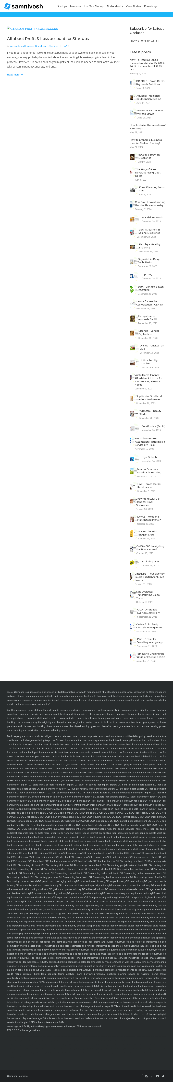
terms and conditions (109, 736)
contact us (89, 966)
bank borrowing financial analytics (95, 973)
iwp (41, 978)
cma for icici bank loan (94, 756)
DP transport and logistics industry (144, 897)
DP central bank (76, 804)
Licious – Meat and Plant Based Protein (149, 518)
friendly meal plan (138, 1049)
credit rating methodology (33, 1010)
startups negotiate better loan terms (97, 982)
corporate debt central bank (63, 841)
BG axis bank (146, 768)
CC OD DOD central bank (122, 816)
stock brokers (114, 692)
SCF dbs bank (62, 857)
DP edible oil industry (93, 889)
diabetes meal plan (109, 1053)
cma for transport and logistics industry (97, 925)
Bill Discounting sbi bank (25, 869)
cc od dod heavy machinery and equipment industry (59, 949)
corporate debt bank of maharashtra (141, 849)
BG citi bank (106, 772)
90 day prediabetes (102, 1049)
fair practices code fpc (26, 1014)
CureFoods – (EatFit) (153, 426)
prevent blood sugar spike (40, 1053)
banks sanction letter (65, 1014)
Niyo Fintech (149, 457)
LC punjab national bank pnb (136, 764)
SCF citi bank (40, 853)
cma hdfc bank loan (68, 748)
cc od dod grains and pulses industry (102, 941)
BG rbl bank (129, 776)
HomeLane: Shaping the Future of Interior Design (150, 655)
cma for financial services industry (63, 929)
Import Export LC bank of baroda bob (80, 784)
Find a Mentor (114, 6)
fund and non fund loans (136, 986)
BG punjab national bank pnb (107, 776)
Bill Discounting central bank (65, 873)
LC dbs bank (90, 760)
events (130, 969)
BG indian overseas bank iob (41, 776)
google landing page (44, 933)
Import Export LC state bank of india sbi (35, 784)
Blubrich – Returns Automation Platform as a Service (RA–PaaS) (150, 441)
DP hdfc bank (80, 800)
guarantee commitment (65, 828)
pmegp (157, 1010)
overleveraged (35, 1018)
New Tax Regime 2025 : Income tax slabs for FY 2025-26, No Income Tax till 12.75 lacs (147, 64)
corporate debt (34, 718)
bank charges (46, 1014)
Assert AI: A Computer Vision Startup (150, 112)
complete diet (89, 1045)
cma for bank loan (60, 740)
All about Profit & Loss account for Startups (48, 38)
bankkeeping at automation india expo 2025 (57, 1026)
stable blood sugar (99, 1045)
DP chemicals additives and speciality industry (83, 885)
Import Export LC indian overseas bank (114, 792)
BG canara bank (74, 772)
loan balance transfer (91, 1018)
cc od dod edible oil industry (139, 941)
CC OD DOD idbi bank (107, 812)
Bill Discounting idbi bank (54, 865)
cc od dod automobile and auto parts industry (46, 937)
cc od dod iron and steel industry (74, 933)
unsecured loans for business (132, 714)
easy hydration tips (94, 1036)
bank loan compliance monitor (109, 969)
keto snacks (106, 1041)
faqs (47, 740)
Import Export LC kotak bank (126, 796)
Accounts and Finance (22, 46)
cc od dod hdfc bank (33, 812)
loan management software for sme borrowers (74, 1010)
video (74, 736)
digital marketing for (68, 692)
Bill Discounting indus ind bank (100, 873)
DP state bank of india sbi (97, 808)
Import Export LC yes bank (46, 792)
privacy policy (52, 966)
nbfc (104, 692)
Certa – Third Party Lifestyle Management (149, 626)
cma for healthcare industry (133, 929)
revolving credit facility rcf (20, 1026)
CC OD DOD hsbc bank (133, 812)
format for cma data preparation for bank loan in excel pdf (101, 740)
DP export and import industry (69, 897)
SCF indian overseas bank (143, 857)
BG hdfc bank (135, 772)
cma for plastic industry (28, 905)
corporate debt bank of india (105, 849)
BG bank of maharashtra (84, 780)
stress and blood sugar (83, 1053)
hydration (29, 1036)
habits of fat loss (37, 1045)
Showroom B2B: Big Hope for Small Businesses (147, 502)
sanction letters (58, 982)
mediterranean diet (157, 1045)
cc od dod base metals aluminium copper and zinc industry (62, 957)
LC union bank (138, 760)
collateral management (121, 998)
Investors (75, 6)
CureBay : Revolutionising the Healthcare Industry (150, 204)
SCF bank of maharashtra (59, 861)
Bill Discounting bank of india (145, 877)
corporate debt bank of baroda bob (71, 849)
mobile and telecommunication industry (28, 704)
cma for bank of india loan (66, 756)
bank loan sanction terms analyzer (53, 973)
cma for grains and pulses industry (69, 913)
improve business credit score (129, 1002)
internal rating (22, 1002)
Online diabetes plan (62, 1045)
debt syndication (58, 1002)
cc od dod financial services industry (116, 957)
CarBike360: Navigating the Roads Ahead (150, 548)
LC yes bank (69, 764)
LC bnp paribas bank (71, 760)
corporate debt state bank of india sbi (31, 849)
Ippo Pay (147, 274)
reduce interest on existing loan (99, 833)
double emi (47, 1006)
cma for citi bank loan (19, 748)
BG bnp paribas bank (53, 772)
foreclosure (72, 982)
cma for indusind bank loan (145, 748)
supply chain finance (26, 990)
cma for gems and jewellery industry (128, 917)
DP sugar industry (116, 881)
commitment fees (149, 982)
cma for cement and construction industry (67, 909)
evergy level (123, 1036)
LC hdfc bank (132, 768)
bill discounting (104, 986)
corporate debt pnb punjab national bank (64, 845)
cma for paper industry (130, 925)
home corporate (87, 736)
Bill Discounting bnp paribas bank (131, 869)
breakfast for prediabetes (65, 1049)
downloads (142, 966)
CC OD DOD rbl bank (24, 816)
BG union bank (48, 780)
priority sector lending (128, 982)
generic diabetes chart (97, 1053)
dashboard (45, 710)
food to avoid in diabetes (120, 1045)
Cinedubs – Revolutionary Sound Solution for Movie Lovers (150, 577)
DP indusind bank (58, 804)
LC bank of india (44, 768)
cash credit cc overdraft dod (59, 718)
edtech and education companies (64, 696)
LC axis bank (28, 768)
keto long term (74, 1036)
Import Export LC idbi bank (144, 788)
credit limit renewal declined (145, 1006)
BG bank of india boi (31, 772)
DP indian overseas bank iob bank (30, 804)
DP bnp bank (41, 808)
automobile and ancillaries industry (147, 700)
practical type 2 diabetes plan (152, 1049)
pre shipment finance (115, 1018)
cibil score (76, 994)
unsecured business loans (117, 978)
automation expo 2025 (104, 1006)
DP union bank (93, 804)
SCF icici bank (117, 853)
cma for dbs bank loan (43, 748)
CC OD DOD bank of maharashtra (32, 828)
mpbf (47, 982)
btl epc (47, 978)
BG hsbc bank (150, 772)
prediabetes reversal (152, 1053)
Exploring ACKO (151, 561)
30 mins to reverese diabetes (49, 1049)
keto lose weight (17, 1041)
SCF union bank (79, 857)
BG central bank (91, 772)
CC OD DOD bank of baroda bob (124, 825)
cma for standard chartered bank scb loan (93, 752)
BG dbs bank (120, 772)
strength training (26, 1049)
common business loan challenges (72, 1006)
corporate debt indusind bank (29, 841)
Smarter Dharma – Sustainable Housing (149, 471)
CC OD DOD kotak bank (44, 820)
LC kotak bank (105, 760)
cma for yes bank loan (38, 756)
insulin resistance (27, 1041)
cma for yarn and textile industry (139, 905)
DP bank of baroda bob (123, 808)
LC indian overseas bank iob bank (42, 764)
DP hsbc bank (137, 800)
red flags (23, 1018)
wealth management (90, 692)
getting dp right (56, 986)
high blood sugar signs (79, 1049)
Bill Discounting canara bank (85, 865)
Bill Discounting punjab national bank (122, 865)
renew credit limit (150, 994)
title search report (143, 998)
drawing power (72, 986)
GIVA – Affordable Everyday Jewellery (148, 611)
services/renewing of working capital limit (123, 961)
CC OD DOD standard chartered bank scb (44, 825)
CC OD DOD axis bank (93, 820)
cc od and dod (112, 990)
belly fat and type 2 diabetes (56, 1053)
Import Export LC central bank (28, 796)
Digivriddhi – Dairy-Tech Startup (149, 261)
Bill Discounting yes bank (44, 877)
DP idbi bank (122, 800)
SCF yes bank (20, 861)
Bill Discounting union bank (33, 873)
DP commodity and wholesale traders (125, 889)
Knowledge (150, 6)
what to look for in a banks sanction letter (118, 722)
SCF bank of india (82, 861)
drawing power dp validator (133, 973)
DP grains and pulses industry (64, 889)
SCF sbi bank (132, 853)
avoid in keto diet (124, 1041)
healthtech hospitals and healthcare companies (111, 696)
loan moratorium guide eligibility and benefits (41, 722)
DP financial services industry (102, 901)
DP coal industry (135, 881)
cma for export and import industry (130, 921)
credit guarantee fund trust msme (130, 726)
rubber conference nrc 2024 (50, 1022)
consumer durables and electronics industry (85, 700)
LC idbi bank (99, 764)
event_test (51, 969)
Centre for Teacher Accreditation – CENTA (149, 303)
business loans (144, 718)
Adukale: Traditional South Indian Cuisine (149, 97)
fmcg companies (118, 700)
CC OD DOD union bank (149, 816)
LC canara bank (121, 760)
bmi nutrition (154, 1036)
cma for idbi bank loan (117, 748)
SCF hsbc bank (36, 861)
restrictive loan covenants (53, 998)
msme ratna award (91, 1026)
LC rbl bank (104, 780)
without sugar (56, 1036)
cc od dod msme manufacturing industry (126, 945)
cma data (34, 710)
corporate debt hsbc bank (54, 837)
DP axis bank (156, 804)
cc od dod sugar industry (105, 933)
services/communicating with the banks (101, 828)
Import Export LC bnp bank (27, 800)
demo (154, 973)
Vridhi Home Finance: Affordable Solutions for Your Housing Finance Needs (148, 380)
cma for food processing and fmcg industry (53, 925)
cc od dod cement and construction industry (94, 937)
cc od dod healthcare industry (32, 961)
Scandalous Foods (152, 217)
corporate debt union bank (94, 841)
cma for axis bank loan (20, 744)
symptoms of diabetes (39, 1041)
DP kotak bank (127, 804)
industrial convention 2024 (30, 982)
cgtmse (23, 994)
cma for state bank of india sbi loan (137, 752)
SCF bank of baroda (104, 861)
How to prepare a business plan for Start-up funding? (146, 141)
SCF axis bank (25, 853)
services (83, 714)
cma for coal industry (110, 905)
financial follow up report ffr (88, 990)
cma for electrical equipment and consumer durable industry (78, 921)
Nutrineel (9, 1036)
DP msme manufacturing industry (48, 893)
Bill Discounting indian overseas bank (140, 873)
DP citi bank (108, 800)
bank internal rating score (53, 730)
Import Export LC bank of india (119, 784)
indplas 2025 (28, 1022)
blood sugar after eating (52, 1041)
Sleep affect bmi (21, 1036)
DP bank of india (145, 808)
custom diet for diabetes (139, 1053)
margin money (75, 1002)
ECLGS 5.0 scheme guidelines (23, 1030)
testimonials (27, 978)
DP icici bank (95, 800)
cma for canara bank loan (123, 744)
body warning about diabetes (68, 1041)
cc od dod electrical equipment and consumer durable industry (121, 949)
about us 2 (38, 969)
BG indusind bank (66, 776)
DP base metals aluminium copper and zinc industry (54, 901)
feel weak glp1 (27, 1045)
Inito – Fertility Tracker (149, 362)
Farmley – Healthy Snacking (149, 246)
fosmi (18, 1022)
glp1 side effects (128, 1049)
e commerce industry (31, 700)
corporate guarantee (114, 994)
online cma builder (144, 969)
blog (59, 969)
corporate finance (105, 714)
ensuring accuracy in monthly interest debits (54, 714)
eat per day (108, 1045)
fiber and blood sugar (71, 1053)
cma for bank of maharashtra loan (89, 744)
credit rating (102, 998)
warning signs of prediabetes (15, 1057)
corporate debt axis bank (26, 845)
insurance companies (133, 692)
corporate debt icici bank (131, 833)
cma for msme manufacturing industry (87, 917)
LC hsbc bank (84, 764)
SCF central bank (97, 857)
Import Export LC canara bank (94, 796)
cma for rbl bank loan (56, 752)
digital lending (149, 990)
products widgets (43, 736)
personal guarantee (112, 1010)
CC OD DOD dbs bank (69, 820)
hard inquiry (19, 986)
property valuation (40, 1002)
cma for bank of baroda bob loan (51, 744)
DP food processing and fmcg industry (105, 897)
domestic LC (89, 998)
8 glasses (64, 1036)
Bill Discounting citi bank (26, 865)
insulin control (146, 1036)
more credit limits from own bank (62, 833)
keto (68, 1036)
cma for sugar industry (86, 905)
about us (154, 966)
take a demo (24, 969)
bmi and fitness (114, 1041)
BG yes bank (63, 780)
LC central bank (154, 760)
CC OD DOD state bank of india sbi (86, 825)
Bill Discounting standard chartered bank (61, 869)
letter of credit (46, 990)
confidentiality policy (133, 736)
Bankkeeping (14, 736)
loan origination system (80, 722)
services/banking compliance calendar (69, 961)
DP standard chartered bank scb (65, 808)
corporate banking (131, 990)
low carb (9, 1045)
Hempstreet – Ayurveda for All (147, 318)
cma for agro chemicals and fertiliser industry (41, 917)
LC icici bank (118, 768)
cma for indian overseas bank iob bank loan (132, 756)
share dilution (133, 994)
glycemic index (17, 1049)
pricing (79, 966)
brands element (62, 736)
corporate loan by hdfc (30, 833)
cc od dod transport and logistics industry (137, 953)
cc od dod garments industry (50, 953)
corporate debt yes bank (81, 837)
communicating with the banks (138, 710)
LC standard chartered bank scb (42, 760)
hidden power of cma (37, 986)
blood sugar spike (106, 1036)
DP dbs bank (142, 804)
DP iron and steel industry (91, 881)
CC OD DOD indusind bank (93, 816)
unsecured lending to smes (138, 1010)
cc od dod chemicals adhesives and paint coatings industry (48, 941)
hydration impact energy (39, 1036)
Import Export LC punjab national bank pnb (75, 788)
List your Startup (94, 6)
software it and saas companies (25, 696)
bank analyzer (84, 969)
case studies (69, 969)
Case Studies (133, 6)
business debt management (98, 1002)
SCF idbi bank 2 (21, 857)
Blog (14, 1036)
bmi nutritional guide (96, 1041)
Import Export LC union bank (61, 796)
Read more (13, 74)
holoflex (67, 994)
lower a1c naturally (145, 1045)
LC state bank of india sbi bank (94, 768)
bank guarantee (59, 978)
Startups (62, 6)
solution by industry (106, 966)
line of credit (123, 1006)
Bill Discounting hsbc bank (73, 877)
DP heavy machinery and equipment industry (127, 893)
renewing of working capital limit (101, 710)
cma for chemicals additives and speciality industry (117, 909)
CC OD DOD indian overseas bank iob (57, 816)
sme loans (129, 718)
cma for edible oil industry (103, 913)
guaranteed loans (29, 998)
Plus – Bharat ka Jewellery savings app (150, 641)
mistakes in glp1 (17, 1045)
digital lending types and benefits (93, 726)
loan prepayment (36, 994)
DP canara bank (110, 804)
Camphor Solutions (24, 692)
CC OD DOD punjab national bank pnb (126, 820)
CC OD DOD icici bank (57, 812)
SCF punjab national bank (96, 853)
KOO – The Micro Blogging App (148, 533)
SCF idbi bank (55, 853)
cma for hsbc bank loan (92, 748)
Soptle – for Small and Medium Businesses (149, 398)
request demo (67, 966)
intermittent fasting (91, 1049)
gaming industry (52, 700)
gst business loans (92, 994)
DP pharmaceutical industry (134, 901)
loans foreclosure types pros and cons (99, 718)
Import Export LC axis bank (36, 788)
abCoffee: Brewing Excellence (149, 156)
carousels (27, 736)
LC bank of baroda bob (65, 768)
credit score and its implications (85, 978)
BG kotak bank (84, 776)
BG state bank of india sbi (25, 780)
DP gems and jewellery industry (84, 893)
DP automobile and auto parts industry (37, 885)
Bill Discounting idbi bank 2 (98, 869)
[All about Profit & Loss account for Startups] (63, 29)
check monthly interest (118, 1014)
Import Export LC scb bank (57, 800)
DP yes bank (152, 800)
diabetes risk (115, 1036)
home (138, 828)
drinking (49, 1036)
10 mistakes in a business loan (61, 1018)
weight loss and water (49, 1045)
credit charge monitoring (66, 710)
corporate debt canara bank (126, 841)
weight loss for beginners (116, 1049)
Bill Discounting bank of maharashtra (108, 877)
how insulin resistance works (24, 1053)
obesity (79, 1041)
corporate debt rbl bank (108, 837)
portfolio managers (156, 692)
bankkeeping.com (16, 710)
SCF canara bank (72, 853)
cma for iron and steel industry (57, 905)
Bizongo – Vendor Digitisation (148, 332)
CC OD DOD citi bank (82, 812)
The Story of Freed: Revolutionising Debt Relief (147, 172)
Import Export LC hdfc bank (126, 780)
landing (15, 978)
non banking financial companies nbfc (52, 726)
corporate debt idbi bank (26, 837)
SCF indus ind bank (118, 857)
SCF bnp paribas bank (42, 857)
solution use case (126, 966)
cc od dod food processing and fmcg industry (91, 953)
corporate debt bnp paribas (104, 845)
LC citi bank (113, 764)
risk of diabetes (85, 1041)
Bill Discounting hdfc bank (129, 861)
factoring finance (32, 1006)
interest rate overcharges (91, 1014)
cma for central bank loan (152, 744)
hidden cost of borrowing (145, 1014)
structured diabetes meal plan (123, 1053)
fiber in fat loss (36, 1049)
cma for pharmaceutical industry (100, 929)
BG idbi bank (19, 776)
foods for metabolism (133, 1045)
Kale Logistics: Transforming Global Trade (148, 595)
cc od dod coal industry (131, 933)
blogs (92, 714)
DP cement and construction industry (129, 885)
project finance (75, 998)
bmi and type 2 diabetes (134, 1036)
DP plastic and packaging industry (57, 881)
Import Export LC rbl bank (77, 792)
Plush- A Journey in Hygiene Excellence (148, 231)
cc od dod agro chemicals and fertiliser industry (78, 945)
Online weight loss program (77, 1045)
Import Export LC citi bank (114, 788)
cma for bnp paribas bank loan (149, 740)
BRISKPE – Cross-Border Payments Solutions (150, 83)
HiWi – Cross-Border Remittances (149, 486)
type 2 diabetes (84, 1036)
